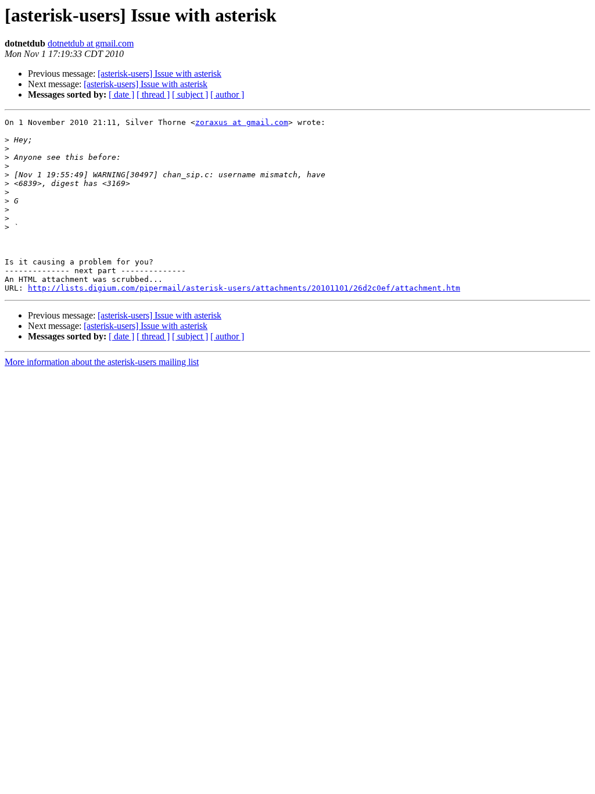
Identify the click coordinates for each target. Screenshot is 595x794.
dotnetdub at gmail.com (91, 43)
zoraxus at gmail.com (241, 122)
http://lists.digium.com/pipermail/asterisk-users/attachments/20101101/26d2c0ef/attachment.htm (244, 288)
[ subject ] (190, 94)
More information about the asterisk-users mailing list (102, 362)
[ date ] (121, 94)
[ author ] (227, 94)
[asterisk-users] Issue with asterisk (159, 73)
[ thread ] (153, 94)
